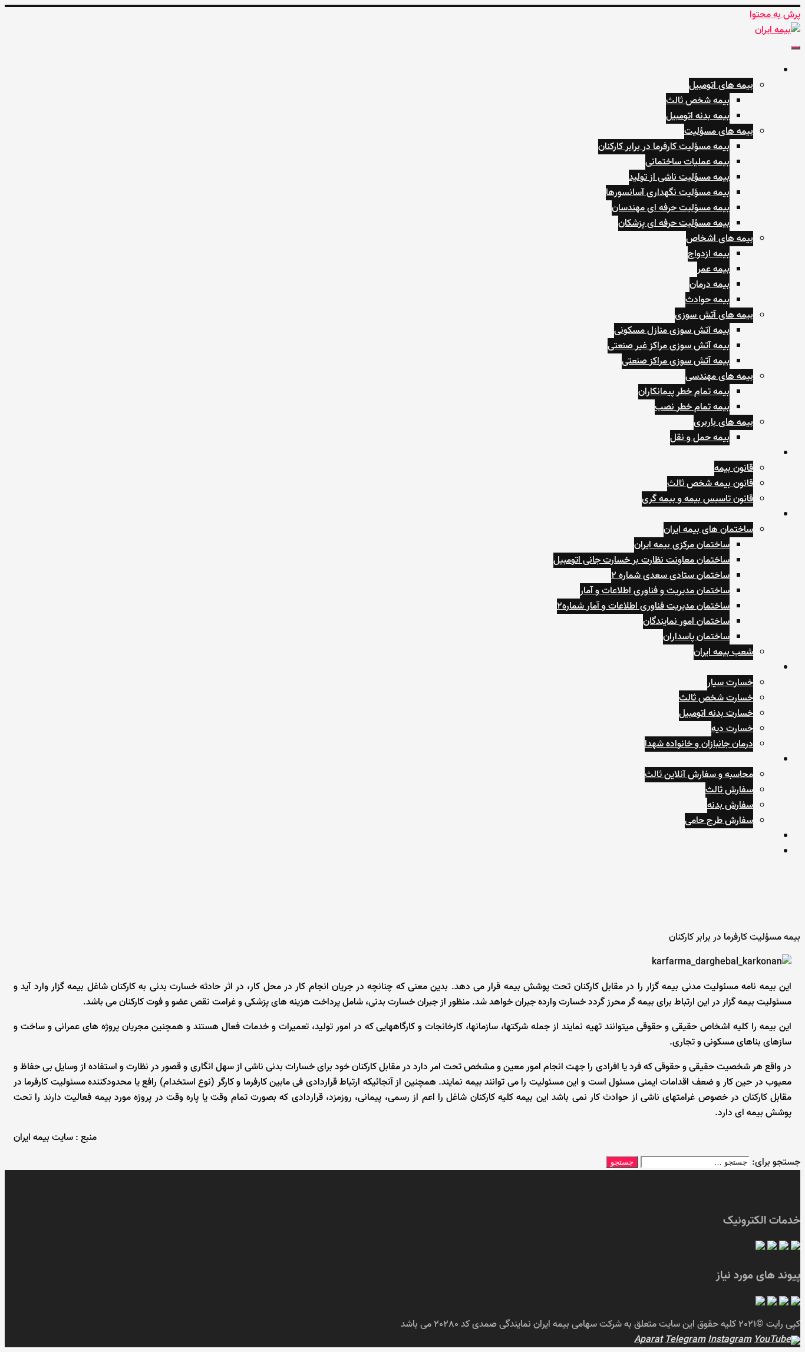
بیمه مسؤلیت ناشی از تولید (679, 177)
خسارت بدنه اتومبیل (716, 713)
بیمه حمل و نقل (700, 437)
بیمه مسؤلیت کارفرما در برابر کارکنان (664, 146)
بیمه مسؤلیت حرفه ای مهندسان (671, 208)
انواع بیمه (758, 70)
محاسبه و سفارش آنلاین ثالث (699, 774)
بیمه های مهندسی (719, 376)
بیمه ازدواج (709, 254)
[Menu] (795, 47)
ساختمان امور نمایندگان (686, 621)
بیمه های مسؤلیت (718, 131)
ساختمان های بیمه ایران (708, 529)
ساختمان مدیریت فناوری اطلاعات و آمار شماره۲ (643, 606)
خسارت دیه (732, 728)
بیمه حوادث (707, 300)
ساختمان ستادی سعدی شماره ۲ (670, 575)
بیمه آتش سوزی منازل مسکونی (672, 330)
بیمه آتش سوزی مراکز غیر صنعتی (669, 345)
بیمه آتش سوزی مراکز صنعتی (676, 361)
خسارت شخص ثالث (716, 698)
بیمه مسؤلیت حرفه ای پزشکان (674, 223)
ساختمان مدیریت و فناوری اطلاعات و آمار (655, 591)
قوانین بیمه (755, 453)
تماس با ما (757, 851)
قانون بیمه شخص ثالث (710, 483)
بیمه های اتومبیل (721, 85)
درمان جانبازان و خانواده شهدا (699, 744)
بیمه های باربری (723, 422)
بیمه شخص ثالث (698, 100)
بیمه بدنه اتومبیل (698, 116)
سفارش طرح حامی (719, 820)
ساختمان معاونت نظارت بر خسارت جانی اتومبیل (641, 560)
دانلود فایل (757, 836)
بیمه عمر (713, 269)
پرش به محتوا (775, 14)
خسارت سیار (730, 682)
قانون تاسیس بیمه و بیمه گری (697, 499)
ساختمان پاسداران (696, 636)
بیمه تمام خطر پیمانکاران (684, 391)
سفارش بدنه (730, 805)
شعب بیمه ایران (723, 652)
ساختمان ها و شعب (739, 514)
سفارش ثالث (729, 790)
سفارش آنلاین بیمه (741, 759)
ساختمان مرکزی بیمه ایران (682, 545)
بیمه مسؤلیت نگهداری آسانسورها (668, 192)
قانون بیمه (733, 468)
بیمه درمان (709, 284)
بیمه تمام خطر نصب (692, 407)
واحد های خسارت (744, 667)
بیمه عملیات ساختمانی (687, 162)
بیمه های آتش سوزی (714, 315)
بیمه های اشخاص (719, 238)
